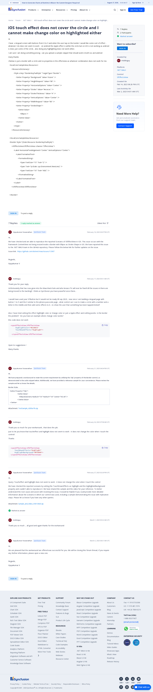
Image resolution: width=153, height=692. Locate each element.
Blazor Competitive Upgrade (87, 602)
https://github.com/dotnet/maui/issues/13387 (35, 251)
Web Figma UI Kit (83, 665)
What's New (111, 654)
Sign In (123, 10)
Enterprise (46, 10)
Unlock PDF (42, 616)
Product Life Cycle (63, 620)
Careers (110, 617)
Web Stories (60, 652)
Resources (60, 10)
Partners (110, 624)
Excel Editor (42, 641)
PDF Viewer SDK (16, 635)
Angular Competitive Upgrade (88, 606)
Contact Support (125, 126)
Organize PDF (43, 630)
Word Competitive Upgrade (87, 635)
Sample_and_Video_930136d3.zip (31, 504)
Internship (111, 620)
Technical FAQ (61, 641)
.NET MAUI (27, 20)
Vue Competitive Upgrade (86, 617)
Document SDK (16, 631)
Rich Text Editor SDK (18, 620)
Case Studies (61, 637)
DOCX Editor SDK (17, 638)
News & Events (113, 613)
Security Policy (56, 684)
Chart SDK (14, 610)
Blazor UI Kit (81, 658)
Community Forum (63, 602)
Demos (110, 633)
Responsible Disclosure (71, 684)
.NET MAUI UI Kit (83, 651)
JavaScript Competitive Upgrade (89, 610)
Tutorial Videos (113, 644)
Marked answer (126, 36)
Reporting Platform (17, 652)
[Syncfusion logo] (17, 9)
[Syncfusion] (19, 678)
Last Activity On (124, 88)
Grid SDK (13, 606)
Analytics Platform (17, 649)
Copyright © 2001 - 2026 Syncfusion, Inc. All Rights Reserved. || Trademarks (36, 688)
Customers (111, 606)
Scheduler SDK (16, 613)
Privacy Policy (14, 684)
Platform (121, 67)
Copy (106, 325)
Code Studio (15, 645)
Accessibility (60, 648)
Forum (18, 20)
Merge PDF (42, 619)
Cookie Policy (26, 684)
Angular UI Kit (82, 661)
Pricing (74, 10)
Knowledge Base (62, 606)
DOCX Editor (42, 637)
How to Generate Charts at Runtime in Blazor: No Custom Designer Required (51, 3)
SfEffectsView (122, 77)
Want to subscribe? (126, 44)
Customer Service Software (20, 660)
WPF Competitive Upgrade (87, 627)
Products (32, 10)
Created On (122, 81)
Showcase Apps (113, 651)
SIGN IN (13, 213)
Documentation (113, 636)
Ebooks (59, 630)
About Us (84, 10)
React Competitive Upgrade (87, 613)
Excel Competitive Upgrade (87, 638)
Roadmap (111, 658)
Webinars (59, 655)
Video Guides (112, 647)
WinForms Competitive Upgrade (89, 624)
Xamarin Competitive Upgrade (88, 620)
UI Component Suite (18, 602)
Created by (121, 57)
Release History (113, 661)
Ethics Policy (86, 684)
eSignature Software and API (21, 656)
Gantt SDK (14, 617)
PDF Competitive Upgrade (87, 631)
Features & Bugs (62, 613)
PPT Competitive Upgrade (87, 642)
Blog (109, 610)
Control (120, 74)
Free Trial (41, 602)
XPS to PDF (42, 627)
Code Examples (62, 644)
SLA (57, 617)
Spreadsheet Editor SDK (19, 642)
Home (10, 20)
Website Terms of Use (41, 684)
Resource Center (62, 659)
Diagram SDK (15, 624)
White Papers (61, 634)
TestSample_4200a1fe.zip (28, 408)
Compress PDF (43, 623)
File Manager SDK (17, 627)
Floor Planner (43, 634)
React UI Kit (81, 654)
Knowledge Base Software (20, 663)
